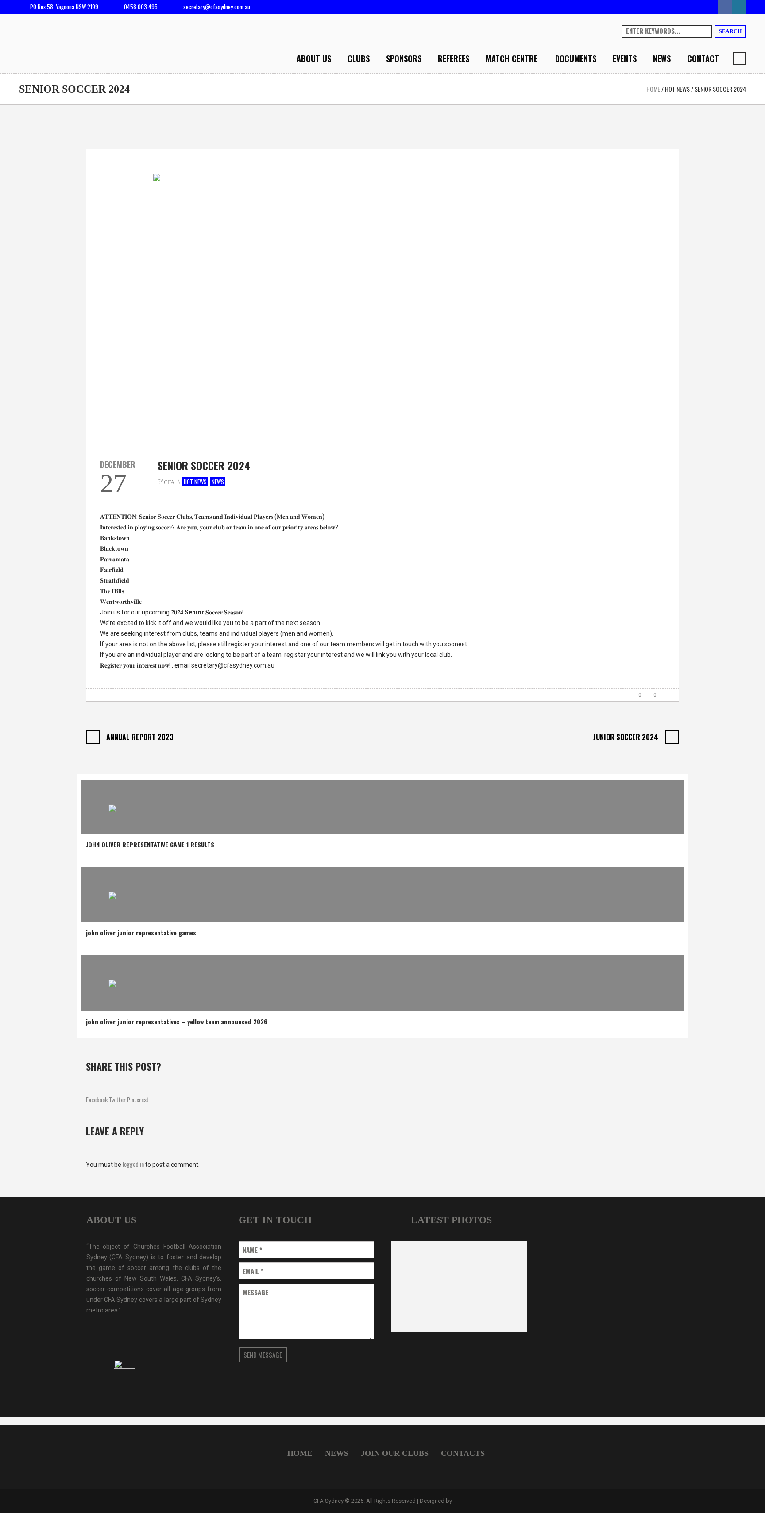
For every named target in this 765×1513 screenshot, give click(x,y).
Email (253, 1271)
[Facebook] (725, 7)
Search (730, 31)
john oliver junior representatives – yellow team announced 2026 (176, 1021)
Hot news (677, 88)
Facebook (97, 1099)
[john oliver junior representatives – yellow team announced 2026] (112, 981)
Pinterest (138, 1099)
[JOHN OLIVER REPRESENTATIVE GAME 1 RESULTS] (112, 805)
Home (653, 88)
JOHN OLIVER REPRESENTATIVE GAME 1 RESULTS (150, 844)
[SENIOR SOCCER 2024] (382, 295)
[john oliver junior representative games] (112, 893)
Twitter (117, 1099)
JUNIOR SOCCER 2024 (625, 737)
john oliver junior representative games (141, 932)
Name (252, 1249)
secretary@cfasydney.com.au (216, 6)
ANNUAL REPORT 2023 (140, 737)
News (218, 481)
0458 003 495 (141, 6)
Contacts (463, 1453)
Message (255, 1292)
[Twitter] (739, 7)
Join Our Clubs (395, 1453)
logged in (133, 1164)
